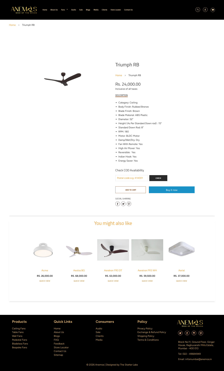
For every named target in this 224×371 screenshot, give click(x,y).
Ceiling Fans (18, 328)
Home (12, 24)
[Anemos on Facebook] (187, 334)
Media (99, 339)
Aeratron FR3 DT (113, 270)
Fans (63, 9)
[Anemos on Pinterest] (201, 334)
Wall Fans (17, 336)
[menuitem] (45, 10)
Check (158, 178)
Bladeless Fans (20, 343)
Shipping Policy (145, 336)
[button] (130, 189)
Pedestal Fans (19, 339)
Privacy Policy (144, 328)
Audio (99, 328)
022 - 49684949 (192, 353)
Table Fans (17, 332)
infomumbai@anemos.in (198, 359)
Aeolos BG (79, 270)
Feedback (59, 343)
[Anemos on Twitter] (180, 334)
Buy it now (172, 190)
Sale (98, 332)
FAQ (56, 339)
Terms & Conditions (148, 339)
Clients (99, 336)
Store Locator (61, 347)
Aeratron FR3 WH (147, 270)
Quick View (44, 281)
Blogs (57, 336)
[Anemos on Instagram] (194, 334)
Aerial (181, 270)
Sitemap (58, 354)
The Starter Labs (129, 364)
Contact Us (60, 351)
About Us (59, 332)
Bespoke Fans (19, 347)
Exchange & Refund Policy (151, 332)
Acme (44, 270)
